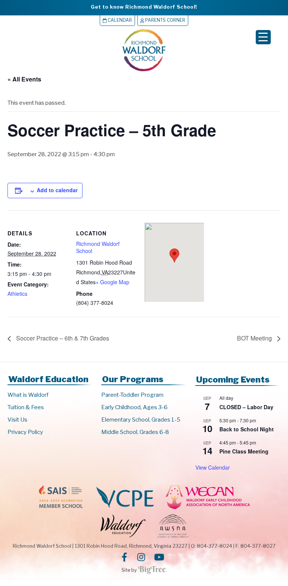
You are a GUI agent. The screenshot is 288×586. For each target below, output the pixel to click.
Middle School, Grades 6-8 (135, 432)
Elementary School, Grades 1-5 (140, 419)
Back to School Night (246, 429)
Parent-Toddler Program (132, 395)
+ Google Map (112, 282)
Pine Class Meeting (243, 451)
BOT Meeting (255, 338)
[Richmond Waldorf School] (144, 71)
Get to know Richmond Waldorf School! (144, 7)
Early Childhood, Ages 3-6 (134, 407)
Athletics (17, 293)
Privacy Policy (25, 432)
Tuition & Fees (26, 407)
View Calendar (212, 467)
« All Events (24, 79)
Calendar (119, 20)
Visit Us (17, 419)
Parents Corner (164, 20)
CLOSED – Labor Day (246, 407)
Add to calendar (57, 190)
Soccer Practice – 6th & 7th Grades (62, 338)
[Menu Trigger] (263, 37)
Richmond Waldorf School (98, 247)
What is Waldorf (28, 395)
